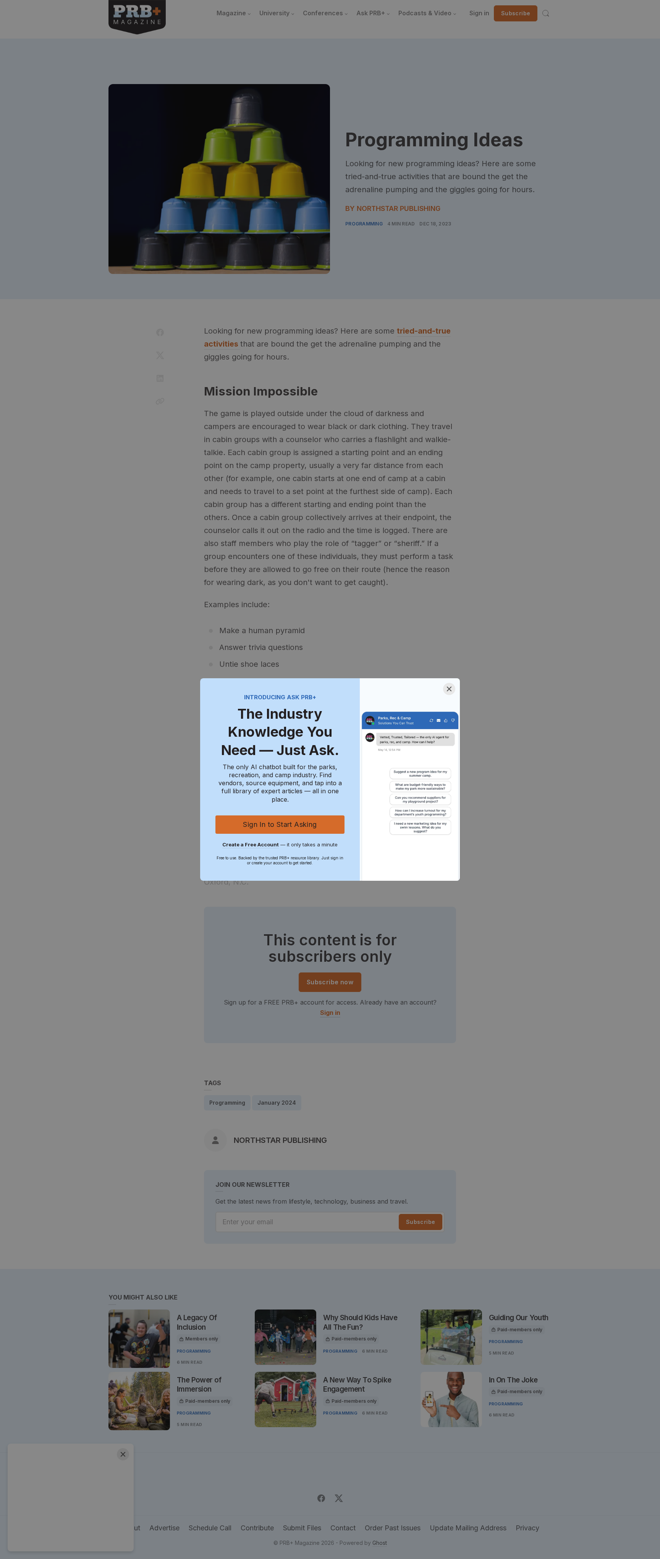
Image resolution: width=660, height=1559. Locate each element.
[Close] (449, 689)
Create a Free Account (250, 844)
